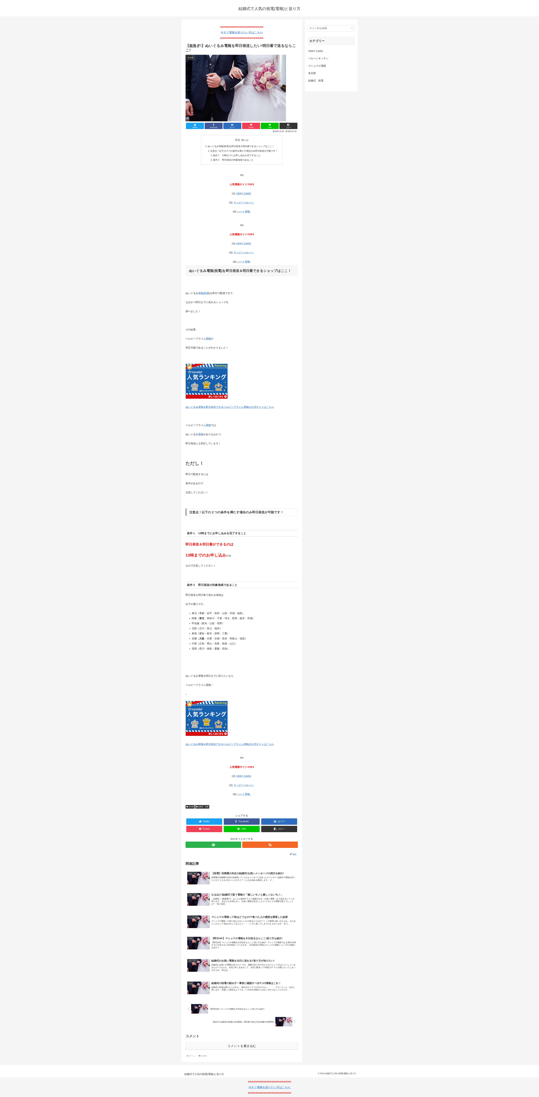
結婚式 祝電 (203, 807)
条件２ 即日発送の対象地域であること (233, 160)
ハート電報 (244, 211)
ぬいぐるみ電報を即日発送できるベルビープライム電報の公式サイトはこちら (230, 407)
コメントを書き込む (241, 1046)
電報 (200, 293)
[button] (352, 28)
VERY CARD (243, 193)
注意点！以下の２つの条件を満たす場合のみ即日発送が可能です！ (244, 151)
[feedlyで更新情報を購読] (213, 845)
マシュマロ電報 (317, 65)
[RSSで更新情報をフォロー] (270, 845)
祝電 (206, 293)
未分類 (191, 807)
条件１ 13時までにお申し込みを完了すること (237, 155)
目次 (237, 139)
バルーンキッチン (318, 58)
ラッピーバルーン (244, 202)
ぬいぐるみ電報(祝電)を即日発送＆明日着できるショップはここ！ (241, 146)
